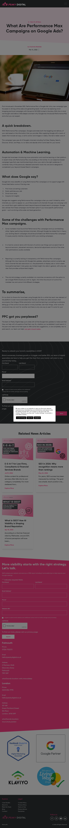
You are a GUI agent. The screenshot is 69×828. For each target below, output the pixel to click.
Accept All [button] (37, 417)
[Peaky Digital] (14, 3)
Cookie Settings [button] (21, 417)
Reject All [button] (30, 417)
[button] (65, 3)
